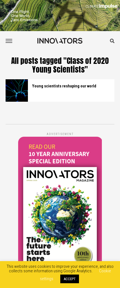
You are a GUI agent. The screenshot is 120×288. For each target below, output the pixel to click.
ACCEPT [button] (70, 279)
